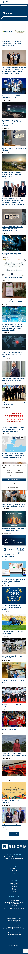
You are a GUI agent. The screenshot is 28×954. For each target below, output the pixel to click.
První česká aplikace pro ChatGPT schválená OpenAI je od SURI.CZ (13, 301)
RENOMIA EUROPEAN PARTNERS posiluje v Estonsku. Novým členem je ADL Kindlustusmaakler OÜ (13, 455)
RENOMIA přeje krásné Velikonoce (13, 277)
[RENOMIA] (6, 2)
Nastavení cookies (14, 939)
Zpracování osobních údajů (14, 921)
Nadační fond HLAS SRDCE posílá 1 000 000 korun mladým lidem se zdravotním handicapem (13, 429)
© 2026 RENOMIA (14, 945)
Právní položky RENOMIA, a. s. (14, 918)
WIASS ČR (14, 905)
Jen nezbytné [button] (14, 483)
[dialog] (14, 477)
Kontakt (14, 891)
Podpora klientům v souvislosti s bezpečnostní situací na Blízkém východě (12, 354)
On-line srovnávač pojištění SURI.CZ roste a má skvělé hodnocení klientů (14, 505)
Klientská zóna (14, 892)
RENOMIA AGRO (14, 899)
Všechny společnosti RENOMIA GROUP (14, 908)
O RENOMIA (14, 886)
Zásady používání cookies (14, 925)
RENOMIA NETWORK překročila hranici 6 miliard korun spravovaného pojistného (12, 228)
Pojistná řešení (14, 883)
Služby (14, 884)
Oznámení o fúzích (14, 917)
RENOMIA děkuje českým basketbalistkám (10, 730)
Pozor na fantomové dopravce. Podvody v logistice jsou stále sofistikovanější (12, 174)
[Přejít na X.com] (16, 949)
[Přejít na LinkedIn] (12, 949)
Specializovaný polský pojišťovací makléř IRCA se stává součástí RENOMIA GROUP (13, 555)
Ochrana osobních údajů (14, 920)
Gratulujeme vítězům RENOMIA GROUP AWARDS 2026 (12, 97)
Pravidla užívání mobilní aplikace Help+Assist (14, 928)
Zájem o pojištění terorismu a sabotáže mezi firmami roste (11, 254)
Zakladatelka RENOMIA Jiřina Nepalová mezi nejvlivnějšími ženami (14, 754)
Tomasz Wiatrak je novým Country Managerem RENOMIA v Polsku (13, 379)
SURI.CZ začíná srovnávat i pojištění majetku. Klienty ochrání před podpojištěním (14, 581)
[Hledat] (25, 2)
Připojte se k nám (14, 888)
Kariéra (14, 889)
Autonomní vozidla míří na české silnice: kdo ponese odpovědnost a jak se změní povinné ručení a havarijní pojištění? (13, 327)
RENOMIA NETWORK (14, 903)
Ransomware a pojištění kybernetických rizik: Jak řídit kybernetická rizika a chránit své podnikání (12, 123)
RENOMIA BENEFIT (14, 900)
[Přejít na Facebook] (8, 949)
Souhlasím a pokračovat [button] (14, 479)
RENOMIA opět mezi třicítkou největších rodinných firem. (11, 826)
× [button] (25, 465)
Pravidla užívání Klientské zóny (14, 927)
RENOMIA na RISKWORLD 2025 (12, 778)
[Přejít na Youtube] (20, 949)
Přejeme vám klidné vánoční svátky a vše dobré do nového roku (14, 529)
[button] (14, 488)
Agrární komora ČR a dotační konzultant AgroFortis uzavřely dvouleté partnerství (12, 43)
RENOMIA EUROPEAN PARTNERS (14, 902)
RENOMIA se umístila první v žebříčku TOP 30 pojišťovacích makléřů (12, 607)
